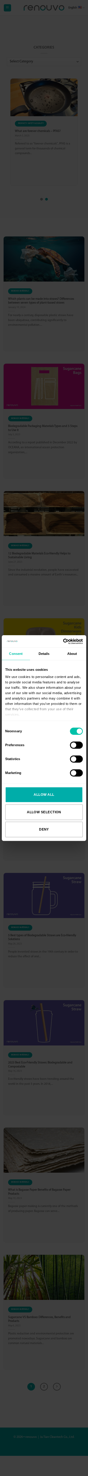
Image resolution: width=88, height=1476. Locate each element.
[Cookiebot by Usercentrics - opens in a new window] (63, 641)
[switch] (76, 745)
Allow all (44, 794)
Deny (44, 829)
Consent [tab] (16, 654)
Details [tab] (44, 654)
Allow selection (44, 812)
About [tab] (72, 654)
